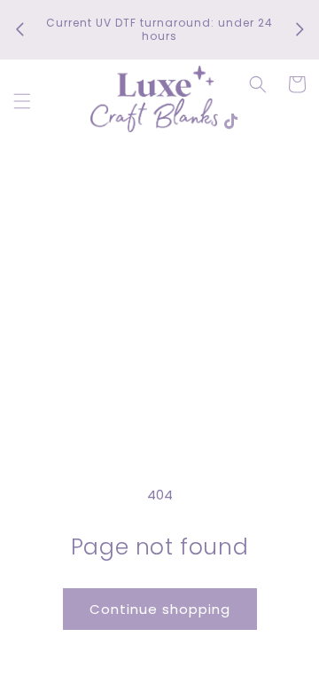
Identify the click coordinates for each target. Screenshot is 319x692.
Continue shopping (159, 609)
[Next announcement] (299, 29)
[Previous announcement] (19, 29)
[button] (22, 101)
